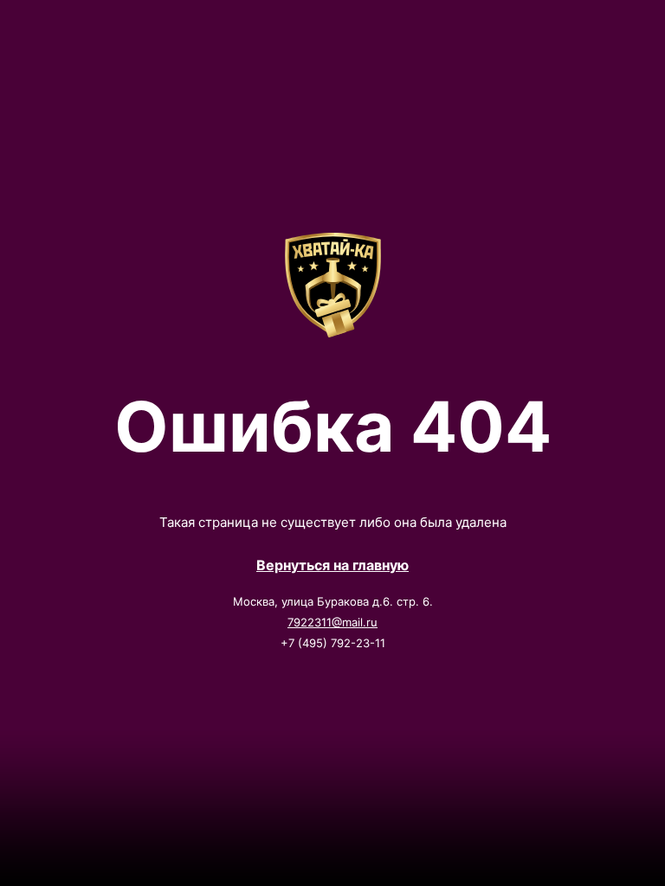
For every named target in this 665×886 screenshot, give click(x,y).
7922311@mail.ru (332, 622)
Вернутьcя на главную (332, 565)
